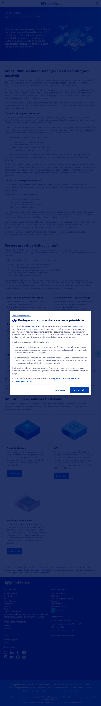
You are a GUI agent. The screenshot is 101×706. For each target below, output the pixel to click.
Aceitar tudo (79, 390)
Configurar (60, 390)
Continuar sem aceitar (21, 315)
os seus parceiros (33, 326)
